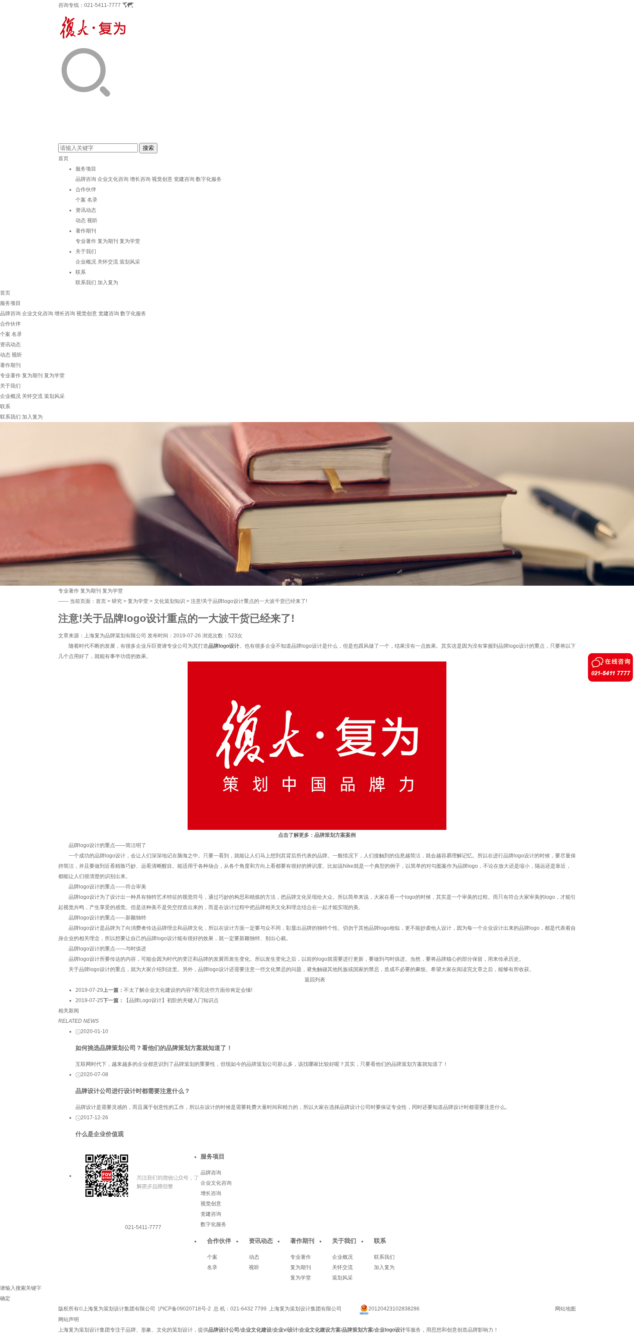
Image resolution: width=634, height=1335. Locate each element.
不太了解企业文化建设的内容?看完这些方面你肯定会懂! (188, 990)
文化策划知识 (169, 601)
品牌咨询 (85, 179)
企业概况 (85, 262)
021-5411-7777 (102, 5)
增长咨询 (140, 179)
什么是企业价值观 (99, 1133)
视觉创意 (162, 179)
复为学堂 (129, 241)
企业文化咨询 (113, 179)
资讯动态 (85, 210)
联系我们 (85, 282)
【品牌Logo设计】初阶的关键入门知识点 (171, 1000)
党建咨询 (184, 179)
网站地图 (565, 1309)
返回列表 (314, 980)
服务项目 (85, 169)
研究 (117, 601)
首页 (63, 158)
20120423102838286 (394, 1309)
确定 (5, 1298)
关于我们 (85, 251)
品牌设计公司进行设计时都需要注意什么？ (132, 1090)
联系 (80, 272)
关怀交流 (107, 262)
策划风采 (129, 262)
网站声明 (68, 1319)
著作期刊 (85, 231)
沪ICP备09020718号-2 (184, 1309)
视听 (92, 220)
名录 (92, 200)
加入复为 (107, 282)
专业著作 (85, 241)
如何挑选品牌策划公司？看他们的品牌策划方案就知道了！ (153, 1047)
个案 (80, 200)
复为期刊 (107, 241)
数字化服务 (209, 179)
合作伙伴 (85, 189)
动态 (80, 220)
